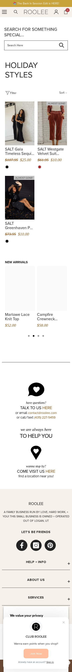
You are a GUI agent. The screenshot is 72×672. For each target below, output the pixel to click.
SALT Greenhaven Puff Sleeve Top (19, 225)
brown (40, 167)
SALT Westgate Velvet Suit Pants (51, 151)
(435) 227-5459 (44, 417)
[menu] (4, 12)
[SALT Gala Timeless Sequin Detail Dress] (19, 123)
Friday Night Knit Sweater (47, 316)
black (7, 167)
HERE (47, 408)
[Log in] (56, 11)
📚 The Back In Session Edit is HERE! (36, 3)
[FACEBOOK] (21, 545)
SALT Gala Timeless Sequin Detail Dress (19, 151)
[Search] (15, 12)
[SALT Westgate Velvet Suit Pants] (52, 123)
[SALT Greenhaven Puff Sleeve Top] (19, 198)
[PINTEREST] (50, 545)
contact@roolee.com (42, 413)
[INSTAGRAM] (36, 545)
